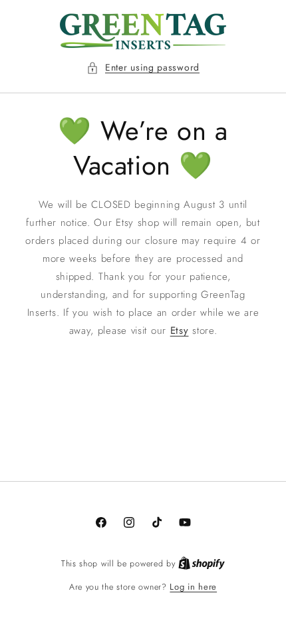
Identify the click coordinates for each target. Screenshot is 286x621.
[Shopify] (201, 563)
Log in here (193, 586)
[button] (143, 67)
